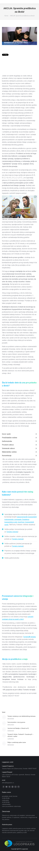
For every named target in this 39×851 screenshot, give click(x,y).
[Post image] (4, 717)
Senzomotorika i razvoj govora (16, 722)
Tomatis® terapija (29, 637)
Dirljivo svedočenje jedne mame (17, 742)
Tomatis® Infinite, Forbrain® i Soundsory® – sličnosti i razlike (20, 735)
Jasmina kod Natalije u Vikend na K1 (18, 728)
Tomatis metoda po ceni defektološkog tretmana (21, 716)
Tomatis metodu (12, 532)
